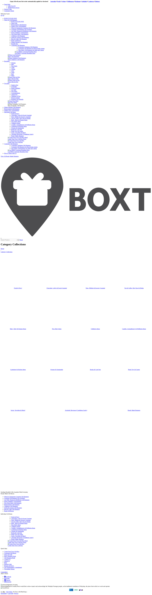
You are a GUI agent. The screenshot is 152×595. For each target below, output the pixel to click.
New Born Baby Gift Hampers (19, 34)
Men (12, 64)
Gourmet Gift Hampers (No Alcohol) (21, 29)
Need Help (7, 4)
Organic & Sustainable (17, 128)
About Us (7, 561)
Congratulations (15, 93)
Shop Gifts (14, 23)
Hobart (91, 1)
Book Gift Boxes (16, 40)
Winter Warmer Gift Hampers (19, 42)
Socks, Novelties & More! (18, 132)
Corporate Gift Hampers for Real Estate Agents (31, 48)
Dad (12, 74)
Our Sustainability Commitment (13, 567)
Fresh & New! (15, 113)
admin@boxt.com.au (13, 7)
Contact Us (7, 559)
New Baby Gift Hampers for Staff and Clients (31, 50)
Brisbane (71, 1)
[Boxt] (76, 236)
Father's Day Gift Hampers (18, 26)
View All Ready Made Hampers (10, 156)
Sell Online (9, 592)
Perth (52, 1)
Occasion (6, 83)
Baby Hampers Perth (10, 556)
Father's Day (14, 85)
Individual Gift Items (10, 112)
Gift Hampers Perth (9, 558)
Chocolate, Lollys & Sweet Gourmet (21, 115)
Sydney (58, 1)
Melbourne (64, 1)
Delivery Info (8, 9)
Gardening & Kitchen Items (19, 126)
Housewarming (15, 98)
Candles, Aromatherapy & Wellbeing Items (23, 125)
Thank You (14, 94)
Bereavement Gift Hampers (18, 24)
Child (12, 67)
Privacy (16, 593)
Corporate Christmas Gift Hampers (28, 47)
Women (13, 63)
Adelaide (78, 1)
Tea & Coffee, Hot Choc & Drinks (21, 118)
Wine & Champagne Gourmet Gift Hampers (23, 28)
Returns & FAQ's (9, 566)
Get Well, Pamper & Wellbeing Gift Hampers (23, 31)
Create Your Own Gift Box (11, 551)
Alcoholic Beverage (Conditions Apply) (22, 134)
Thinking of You (15, 96)
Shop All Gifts (8, 554)
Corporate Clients (9, 11)
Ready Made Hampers (17, 136)
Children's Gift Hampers (18, 36)
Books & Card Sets (16, 129)
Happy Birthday (15, 88)
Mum (12, 75)
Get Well (13, 90)
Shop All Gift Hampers (10, 20)
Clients (13, 69)
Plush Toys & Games (17, 131)
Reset (21, 240)
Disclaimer (4, 593)
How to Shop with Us (10, 153)
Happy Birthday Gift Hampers (19, 32)
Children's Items (15, 123)
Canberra (85, 1)
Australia (47, 1)
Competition (4, 572)
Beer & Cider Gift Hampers (19, 39)
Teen (12, 71)
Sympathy (14, 86)
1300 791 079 (11, 6)
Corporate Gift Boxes (10, 553)
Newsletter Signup (9, 569)
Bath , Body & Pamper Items (19, 120)
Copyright (10, 593)
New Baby (14, 66)
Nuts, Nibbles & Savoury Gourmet (21, 117)
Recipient (7, 61)
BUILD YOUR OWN (10, 18)
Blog (5, 562)
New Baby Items (16, 121)
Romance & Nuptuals (17, 99)
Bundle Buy (14, 44)
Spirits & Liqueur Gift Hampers (20, 37)
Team (12, 72)
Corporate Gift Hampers (18, 45)
